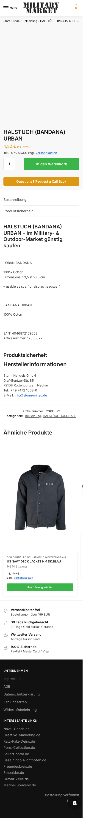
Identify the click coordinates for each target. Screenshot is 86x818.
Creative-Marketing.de (21, 735)
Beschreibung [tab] (14, 199)
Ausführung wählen (40, 587)
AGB (6, 686)
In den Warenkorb (51, 164)
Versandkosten (46, 153)
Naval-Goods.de (16, 729)
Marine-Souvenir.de (19, 785)
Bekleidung (30, 21)
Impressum (12, 679)
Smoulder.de (13, 772)
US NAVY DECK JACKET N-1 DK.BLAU (34, 561)
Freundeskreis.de (17, 766)
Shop (16, 21)
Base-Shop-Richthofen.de (24, 760)
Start (6, 21)
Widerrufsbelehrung (20, 710)
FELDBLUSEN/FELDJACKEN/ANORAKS (44, 557)
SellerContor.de (16, 754)
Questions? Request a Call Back (41, 181)
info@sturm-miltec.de (31, 395)
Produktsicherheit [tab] (18, 211)
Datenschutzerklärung (21, 694)
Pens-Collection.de (19, 747)
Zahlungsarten (15, 702)
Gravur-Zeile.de (16, 779)
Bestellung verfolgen (62, 795)
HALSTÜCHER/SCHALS (55, 21)
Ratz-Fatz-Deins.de (19, 741)
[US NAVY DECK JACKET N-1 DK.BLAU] (40, 497)
